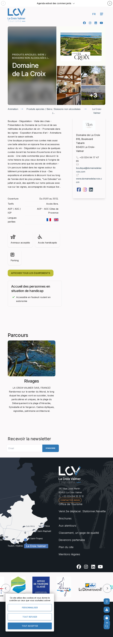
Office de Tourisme (70, 504)
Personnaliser (30, 607)
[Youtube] (101, 22)
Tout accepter (30, 626)
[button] (73, 3)
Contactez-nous (70, 500)
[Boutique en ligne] (107, 618)
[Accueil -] (16, 15)
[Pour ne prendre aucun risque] (107, 610)
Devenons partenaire (72, 540)
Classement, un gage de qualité (79, 532)
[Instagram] (90, 22)
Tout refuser (29, 617)
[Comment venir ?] (107, 601)
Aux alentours (67, 525)
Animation (13, 109)
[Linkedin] (96, 22)
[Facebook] (84, 22)
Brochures (65, 518)
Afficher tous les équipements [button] (30, 273)
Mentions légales (69, 554)
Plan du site (66, 547)
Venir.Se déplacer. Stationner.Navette (82, 511)
